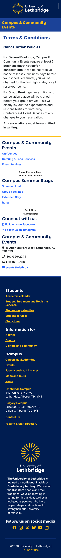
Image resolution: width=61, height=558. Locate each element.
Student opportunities (19, 310)
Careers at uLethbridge (20, 359)
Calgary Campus (16, 403)
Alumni (10, 335)
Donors (10, 340)
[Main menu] (54, 6)
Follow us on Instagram (20, 229)
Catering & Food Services (18, 159)
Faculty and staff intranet (21, 370)
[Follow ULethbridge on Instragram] (21, 528)
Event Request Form (30, 174)
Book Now (30, 212)
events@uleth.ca (17, 267)
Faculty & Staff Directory (21, 423)
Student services (16, 315)
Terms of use (30, 550)
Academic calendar (17, 296)
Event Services (12, 164)
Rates (5, 202)
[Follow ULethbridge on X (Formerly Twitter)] (27, 528)
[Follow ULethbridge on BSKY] (33, 528)
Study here (12, 321)
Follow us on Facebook (20, 224)
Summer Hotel (11, 186)
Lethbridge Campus (18, 389)
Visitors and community (21, 345)
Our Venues (9, 153)
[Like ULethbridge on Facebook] (14, 528)
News (9, 381)
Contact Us (12, 417)
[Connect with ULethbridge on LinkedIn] (46, 528)
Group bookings (12, 191)
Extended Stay (11, 197)
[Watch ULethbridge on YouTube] (40, 528)
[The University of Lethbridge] (30, 458)
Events (10, 365)
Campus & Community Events (24, 25)
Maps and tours (15, 376)
